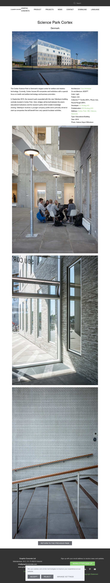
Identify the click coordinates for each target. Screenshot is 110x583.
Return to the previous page (55, 543)
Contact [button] (70, 9)
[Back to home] (16, 9)
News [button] (60, 9)
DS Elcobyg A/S (87, 108)
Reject (47, 576)
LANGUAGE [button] (95, 9)
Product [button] (37, 9)
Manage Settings (65, 576)
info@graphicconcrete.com (27, 564)
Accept (33, 576)
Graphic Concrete (25, 9)
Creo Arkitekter (86, 88)
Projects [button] (49, 9)
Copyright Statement (91, 574)
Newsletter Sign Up (82, 563)
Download (82, 9)
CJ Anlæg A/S (84, 105)
